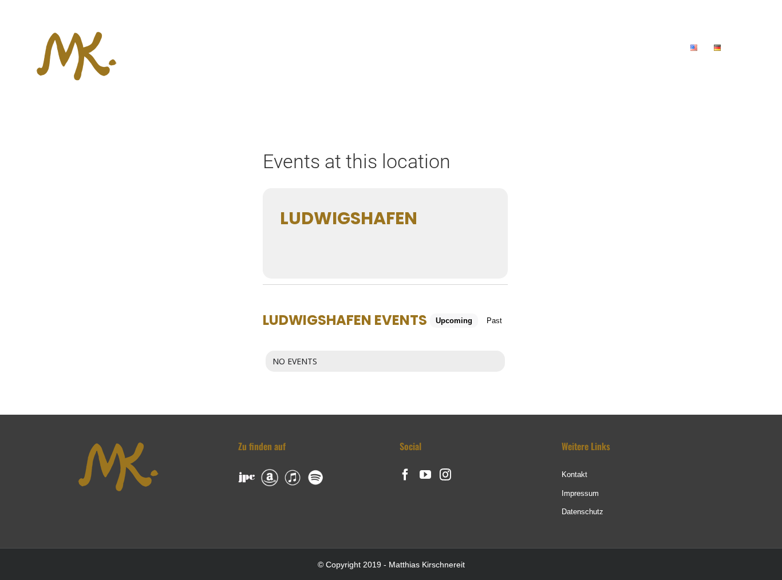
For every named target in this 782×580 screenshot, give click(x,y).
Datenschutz (582, 511)
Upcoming (454, 320)
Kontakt (574, 474)
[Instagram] (445, 474)
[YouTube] (425, 474)
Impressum (580, 493)
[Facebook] (405, 474)
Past (494, 320)
